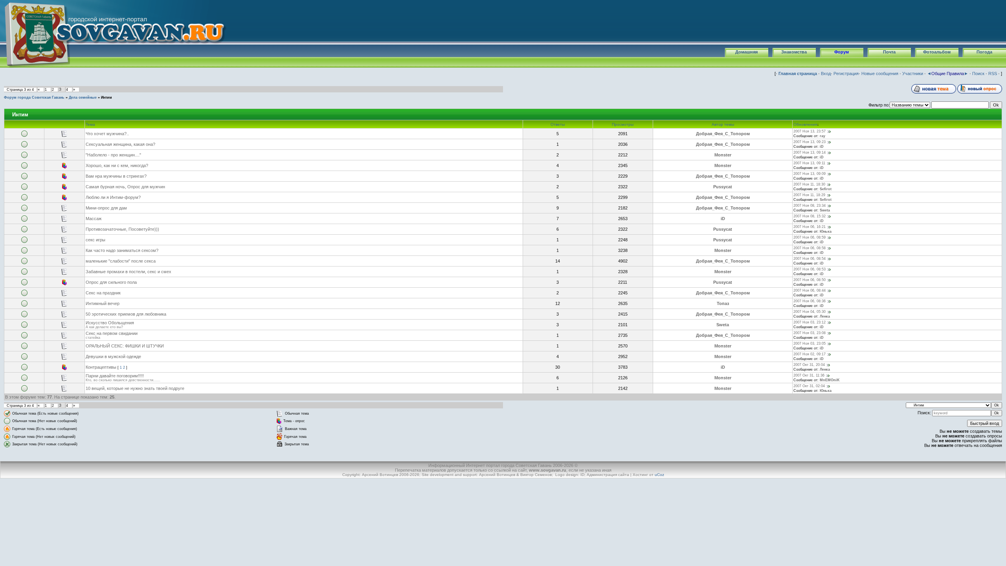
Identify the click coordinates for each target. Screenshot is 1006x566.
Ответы (558, 124)
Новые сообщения (879, 73)
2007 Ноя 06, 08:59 (809, 237)
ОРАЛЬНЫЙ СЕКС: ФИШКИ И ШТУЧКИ (125, 346)
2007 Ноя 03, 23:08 (809, 333)
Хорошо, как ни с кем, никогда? (117, 165)
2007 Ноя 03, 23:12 (809, 322)
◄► (947, 73)
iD (822, 147)
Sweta (825, 210)
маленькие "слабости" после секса (121, 261)
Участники (912, 73)
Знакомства (794, 52)
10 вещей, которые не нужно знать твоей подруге (135, 388)
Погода (984, 52)
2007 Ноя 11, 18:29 (809, 195)
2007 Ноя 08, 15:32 (809, 216)
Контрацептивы (101, 367)
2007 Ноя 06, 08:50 (809, 280)
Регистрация (846, 73)
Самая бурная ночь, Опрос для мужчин (125, 186)
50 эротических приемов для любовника (126, 314)
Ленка (825, 316)
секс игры (95, 239)
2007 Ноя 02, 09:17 (809, 354)
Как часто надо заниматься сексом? (122, 250)
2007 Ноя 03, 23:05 (809, 343)
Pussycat (722, 186)
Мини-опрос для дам (106, 208)
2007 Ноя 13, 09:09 (809, 174)
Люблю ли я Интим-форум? (113, 197)
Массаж (93, 218)
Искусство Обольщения (110, 322)
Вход (826, 73)
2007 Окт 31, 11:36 (808, 375)
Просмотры (622, 124)
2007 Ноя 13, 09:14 (809, 152)
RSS (992, 73)
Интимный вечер (102, 303)
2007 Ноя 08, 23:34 (809, 206)
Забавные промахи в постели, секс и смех (128, 271)
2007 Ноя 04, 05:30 (809, 312)
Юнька (826, 231)
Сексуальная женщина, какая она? (120, 144)
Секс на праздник (103, 292)
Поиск (978, 73)
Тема (90, 124)
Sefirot (826, 189)
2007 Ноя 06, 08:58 (809, 248)
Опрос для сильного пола (111, 282)
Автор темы (723, 124)
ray (822, 136)
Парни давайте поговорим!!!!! (115, 375)
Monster (722, 155)
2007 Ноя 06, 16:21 (809, 227)
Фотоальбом (937, 52)
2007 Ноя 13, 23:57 (809, 131)
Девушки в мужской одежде (113, 356)
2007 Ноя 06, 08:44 (809, 290)
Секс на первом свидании (112, 333)
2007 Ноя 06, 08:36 (809, 301)
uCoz (659, 474)
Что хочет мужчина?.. (107, 133)
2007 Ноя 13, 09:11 (809, 163)
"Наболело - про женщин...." (113, 155)
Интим (106, 97)
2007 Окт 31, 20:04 (809, 365)
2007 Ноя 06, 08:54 (809, 259)
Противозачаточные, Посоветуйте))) (122, 229)
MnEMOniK (830, 380)
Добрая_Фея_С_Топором (723, 133)
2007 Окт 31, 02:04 (809, 386)
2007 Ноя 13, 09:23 (809, 142)
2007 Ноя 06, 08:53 (809, 269)
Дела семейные (83, 97)
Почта (889, 52)
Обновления (805, 124)
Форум (841, 52)
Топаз (723, 303)
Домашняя (746, 52)
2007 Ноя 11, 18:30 (809, 184)
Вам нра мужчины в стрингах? (116, 176)
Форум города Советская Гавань (34, 97)
